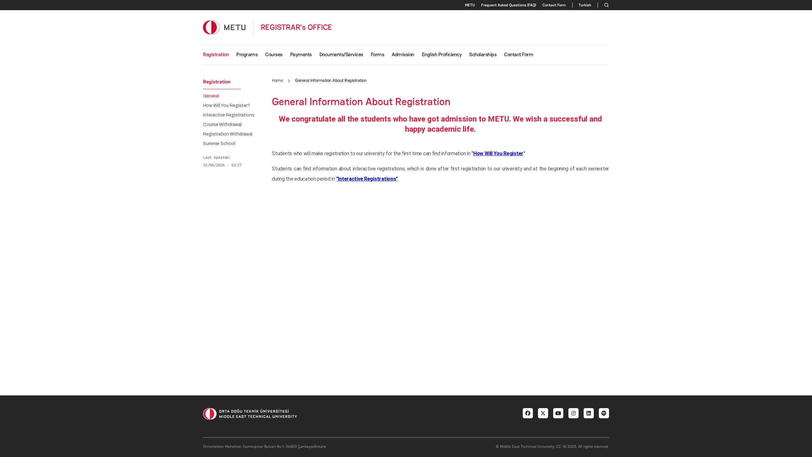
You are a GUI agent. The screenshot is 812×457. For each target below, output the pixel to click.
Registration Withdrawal (227, 134)
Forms (377, 54)
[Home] (224, 27)
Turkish (585, 5)
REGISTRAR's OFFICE (296, 27)
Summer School (219, 144)
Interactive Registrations (228, 115)
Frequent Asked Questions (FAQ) (508, 5)
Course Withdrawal (222, 125)
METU (470, 5)
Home (277, 80)
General (211, 96)
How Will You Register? (226, 105)
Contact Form (554, 5)
